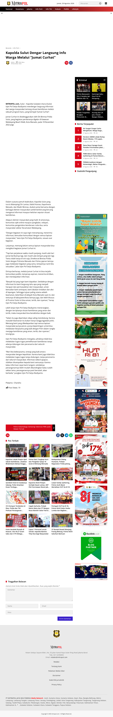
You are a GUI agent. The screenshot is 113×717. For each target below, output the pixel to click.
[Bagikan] (71, 63)
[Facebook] (58, 435)
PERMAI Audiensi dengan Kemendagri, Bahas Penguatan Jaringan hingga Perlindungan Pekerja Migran (94, 163)
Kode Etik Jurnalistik (56, 680)
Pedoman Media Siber (56, 671)
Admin (13, 62)
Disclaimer (56, 675)
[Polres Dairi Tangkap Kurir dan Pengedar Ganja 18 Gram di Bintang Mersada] (39, 450)
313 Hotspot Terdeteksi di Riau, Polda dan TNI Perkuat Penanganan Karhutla (15, 508)
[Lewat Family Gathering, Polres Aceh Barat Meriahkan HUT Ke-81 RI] (62, 474)
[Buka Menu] (106, 3)
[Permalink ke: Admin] (8, 63)
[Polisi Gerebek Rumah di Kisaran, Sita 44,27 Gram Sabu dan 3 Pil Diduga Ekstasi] (16, 520)
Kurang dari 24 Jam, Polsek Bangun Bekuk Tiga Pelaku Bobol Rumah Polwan (98, 115)
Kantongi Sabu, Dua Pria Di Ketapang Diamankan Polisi (98, 96)
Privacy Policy (56, 684)
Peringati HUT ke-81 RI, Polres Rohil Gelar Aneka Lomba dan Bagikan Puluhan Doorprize (61, 508)
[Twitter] (62, 435)
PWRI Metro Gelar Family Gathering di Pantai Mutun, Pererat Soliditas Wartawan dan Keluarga (95, 155)
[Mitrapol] (17, 3)
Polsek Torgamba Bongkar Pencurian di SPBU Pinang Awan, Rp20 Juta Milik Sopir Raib (83, 115)
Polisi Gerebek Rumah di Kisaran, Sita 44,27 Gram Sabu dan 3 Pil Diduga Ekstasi (15, 531)
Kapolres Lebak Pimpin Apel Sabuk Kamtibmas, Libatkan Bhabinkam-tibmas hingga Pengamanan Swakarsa (16, 461)
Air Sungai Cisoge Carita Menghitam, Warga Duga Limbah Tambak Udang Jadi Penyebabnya (93, 129)
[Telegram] (66, 435)
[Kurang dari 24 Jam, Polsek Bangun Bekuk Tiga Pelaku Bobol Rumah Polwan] (98, 106)
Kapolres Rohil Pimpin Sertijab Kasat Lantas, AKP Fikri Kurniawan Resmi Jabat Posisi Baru (39, 485)
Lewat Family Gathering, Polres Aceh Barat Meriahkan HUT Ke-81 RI (61, 485)
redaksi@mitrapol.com (59, 657)
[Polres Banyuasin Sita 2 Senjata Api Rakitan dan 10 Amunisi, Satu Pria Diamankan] (83, 87)
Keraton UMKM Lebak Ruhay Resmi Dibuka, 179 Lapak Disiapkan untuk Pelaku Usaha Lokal (94, 138)
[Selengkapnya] (104, 80)
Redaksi (56, 662)
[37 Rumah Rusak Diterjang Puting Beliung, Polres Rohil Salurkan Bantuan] (62, 520)
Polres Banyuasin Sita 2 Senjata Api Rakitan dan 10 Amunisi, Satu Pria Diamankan (83, 96)
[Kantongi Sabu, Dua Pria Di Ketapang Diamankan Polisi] (98, 87)
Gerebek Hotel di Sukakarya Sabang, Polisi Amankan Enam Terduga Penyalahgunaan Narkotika (16, 485)
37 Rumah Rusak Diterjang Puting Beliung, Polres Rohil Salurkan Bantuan (62, 531)
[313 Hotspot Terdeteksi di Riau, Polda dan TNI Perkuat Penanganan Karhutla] (16, 497)
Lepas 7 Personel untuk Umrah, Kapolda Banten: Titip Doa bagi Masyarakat (38, 531)
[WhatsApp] (71, 435)
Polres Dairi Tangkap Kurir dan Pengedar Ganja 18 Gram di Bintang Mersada (38, 461)
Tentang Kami (56, 666)
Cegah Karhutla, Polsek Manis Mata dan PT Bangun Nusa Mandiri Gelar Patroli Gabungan (39, 508)
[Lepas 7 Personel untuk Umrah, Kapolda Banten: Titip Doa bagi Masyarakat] (39, 520)
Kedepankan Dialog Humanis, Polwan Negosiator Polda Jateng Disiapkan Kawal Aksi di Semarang (61, 461)
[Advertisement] (56, 29)
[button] (100, 3)
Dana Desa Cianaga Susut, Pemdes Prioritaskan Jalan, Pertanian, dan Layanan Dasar (94, 146)
